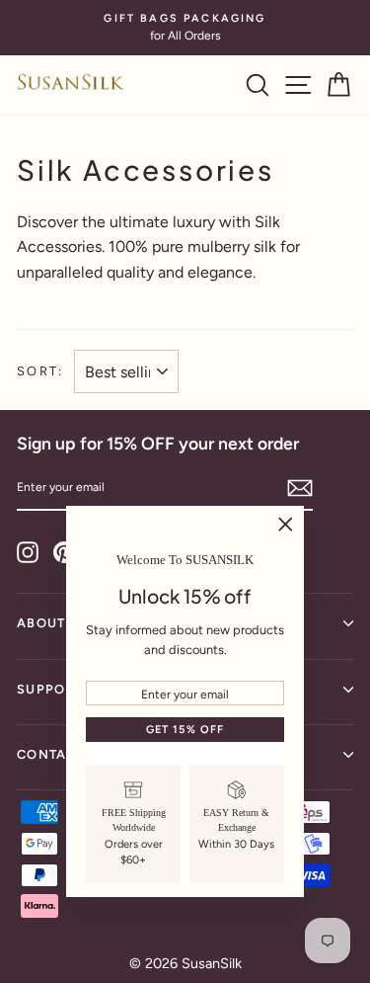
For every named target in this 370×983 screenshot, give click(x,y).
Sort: (40, 371)
